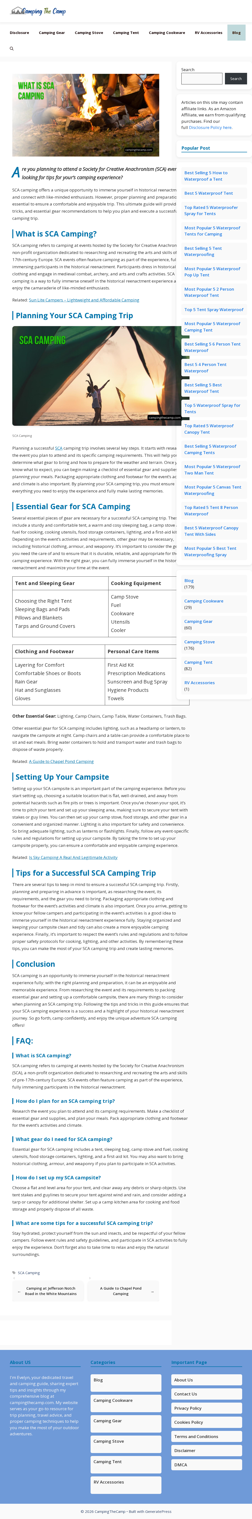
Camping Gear (52, 32)
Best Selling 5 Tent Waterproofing (203, 251)
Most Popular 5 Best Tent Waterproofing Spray (210, 551)
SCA (59, 448)
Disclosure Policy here (210, 127)
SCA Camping (29, 1272)
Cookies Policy (188, 1422)
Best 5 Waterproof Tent (208, 193)
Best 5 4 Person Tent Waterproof (205, 368)
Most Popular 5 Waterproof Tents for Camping (212, 231)
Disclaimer (184, 1450)
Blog (236, 32)
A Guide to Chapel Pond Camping (61, 761)
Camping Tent (126, 32)
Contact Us (185, 1394)
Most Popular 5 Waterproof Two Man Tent (212, 470)
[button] (11, 49)
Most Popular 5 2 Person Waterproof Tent (209, 292)
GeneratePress (158, 1511)
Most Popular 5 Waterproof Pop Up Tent (212, 272)
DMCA (180, 1465)
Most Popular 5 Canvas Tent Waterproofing (212, 490)
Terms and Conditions (196, 1436)
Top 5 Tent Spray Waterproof (214, 309)
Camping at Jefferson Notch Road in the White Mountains (51, 1291)
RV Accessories (208, 32)
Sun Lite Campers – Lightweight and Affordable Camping (84, 300)
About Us (183, 1380)
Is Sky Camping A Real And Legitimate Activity (73, 857)
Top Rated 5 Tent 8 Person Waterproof (211, 511)
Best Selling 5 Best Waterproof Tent (203, 388)
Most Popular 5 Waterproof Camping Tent (212, 327)
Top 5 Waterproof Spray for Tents (212, 408)
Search (187, 69)
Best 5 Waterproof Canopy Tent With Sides (211, 531)
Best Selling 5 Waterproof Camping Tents (210, 449)
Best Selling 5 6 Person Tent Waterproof (212, 347)
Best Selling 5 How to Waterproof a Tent (206, 176)
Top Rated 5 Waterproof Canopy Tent (209, 429)
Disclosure (19, 32)
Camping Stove (89, 32)
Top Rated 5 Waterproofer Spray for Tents (211, 211)
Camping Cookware (167, 32)
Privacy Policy (188, 1408)
